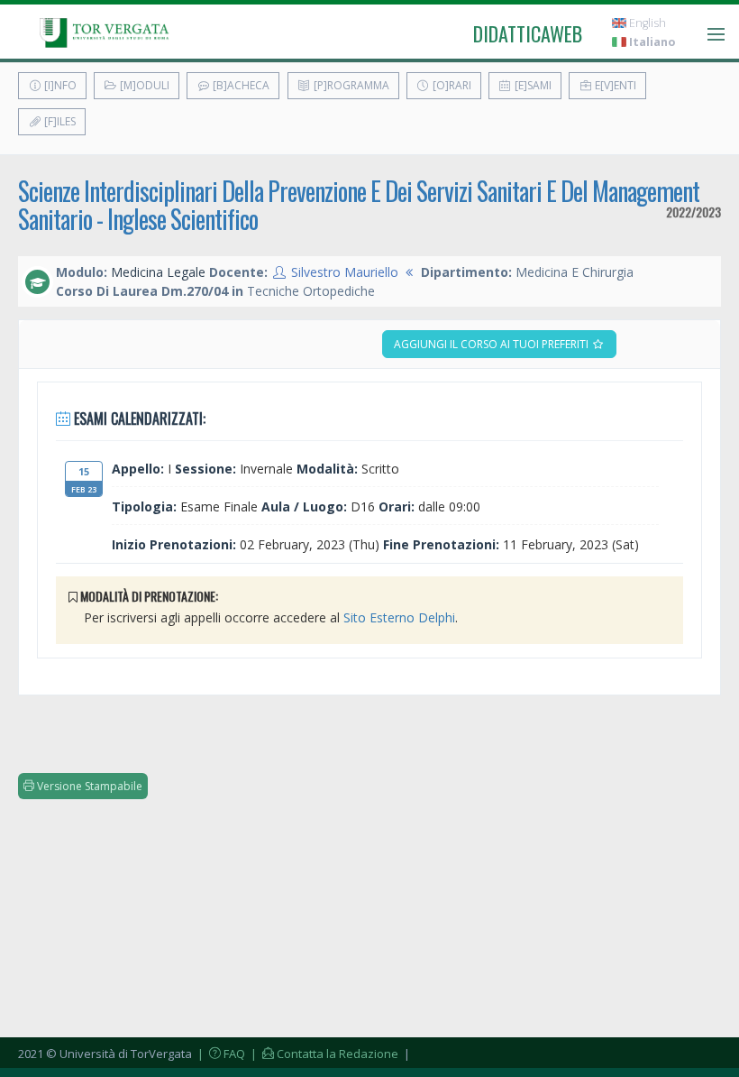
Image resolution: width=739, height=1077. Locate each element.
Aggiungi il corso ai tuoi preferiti (492, 344)
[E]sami (532, 85)
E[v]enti (614, 85)
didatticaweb (527, 33)
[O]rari (450, 85)
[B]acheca (239, 85)
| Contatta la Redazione (323, 1053)
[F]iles (58, 121)
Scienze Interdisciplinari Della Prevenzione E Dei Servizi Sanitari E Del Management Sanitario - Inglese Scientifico (358, 204)
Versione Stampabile (88, 786)
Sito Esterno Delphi (399, 617)
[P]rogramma (350, 85)
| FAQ (220, 1053)
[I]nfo (59, 85)
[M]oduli (143, 85)
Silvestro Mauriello (344, 272)
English (646, 23)
